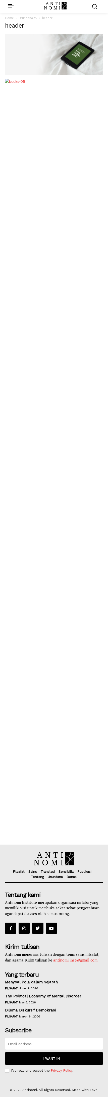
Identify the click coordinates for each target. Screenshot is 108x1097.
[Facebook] (10, 928)
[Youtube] (51, 928)
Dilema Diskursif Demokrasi (30, 1010)
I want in (51, 1058)
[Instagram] (24, 928)
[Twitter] (37, 928)
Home (9, 18)
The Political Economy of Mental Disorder (43, 996)
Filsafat (11, 988)
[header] (54, 74)
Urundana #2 (28, 18)
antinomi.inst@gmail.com (75, 960)
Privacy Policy (61, 1070)
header (14, 25)
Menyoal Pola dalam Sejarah (31, 982)
